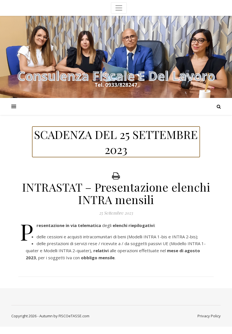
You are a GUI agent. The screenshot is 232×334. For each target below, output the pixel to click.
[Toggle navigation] (119, 8)
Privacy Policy (209, 315)
